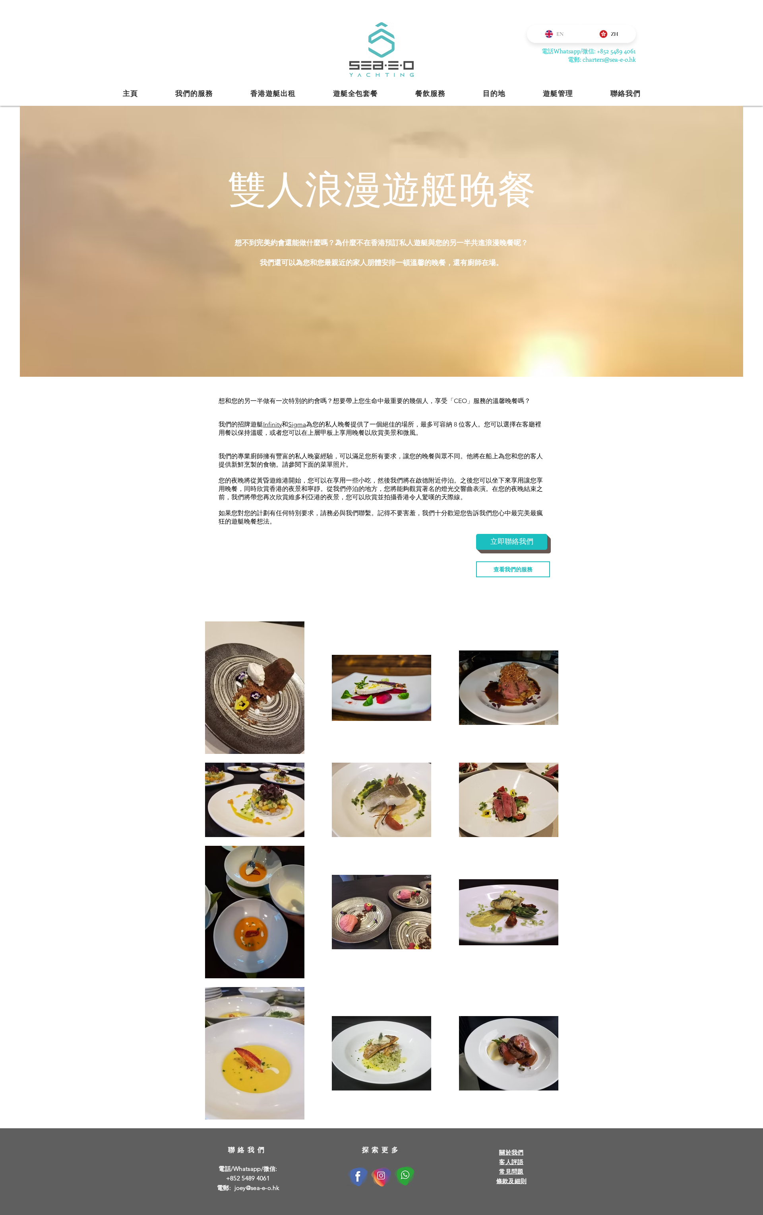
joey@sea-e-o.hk (256, 1188)
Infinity (272, 424)
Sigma (297, 424)
